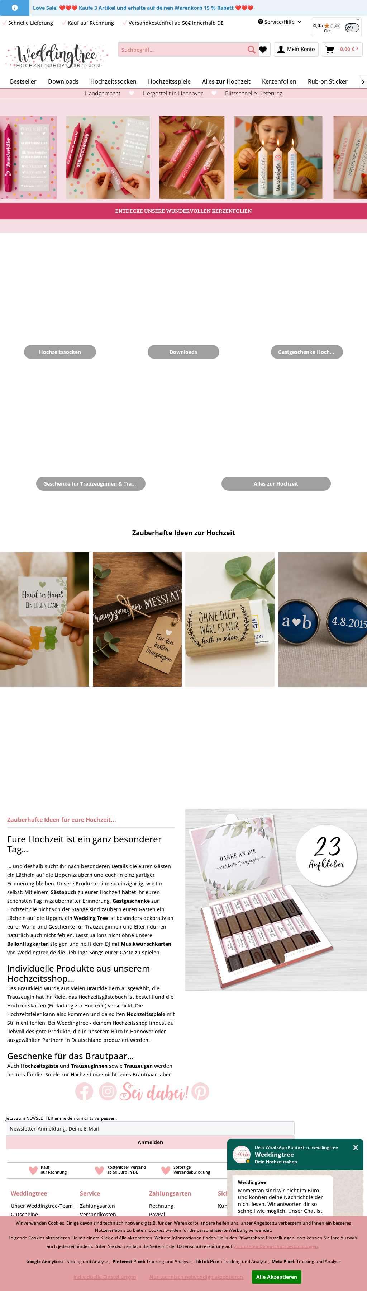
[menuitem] (188, 49)
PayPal (157, 1214)
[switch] (352, 27)
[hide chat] (355, 1147)
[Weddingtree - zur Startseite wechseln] (57, 56)
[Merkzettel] (263, 49)
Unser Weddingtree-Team (42, 1205)
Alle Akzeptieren (276, 1276)
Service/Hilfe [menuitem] (279, 21)
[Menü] (357, 21)
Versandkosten (98, 1214)
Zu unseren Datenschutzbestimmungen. (276, 1246)
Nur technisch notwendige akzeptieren (196, 1276)
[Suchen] (251, 49)
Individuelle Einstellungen (104, 1276)
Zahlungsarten (97, 1205)
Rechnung (161, 1205)
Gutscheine (24, 1214)
